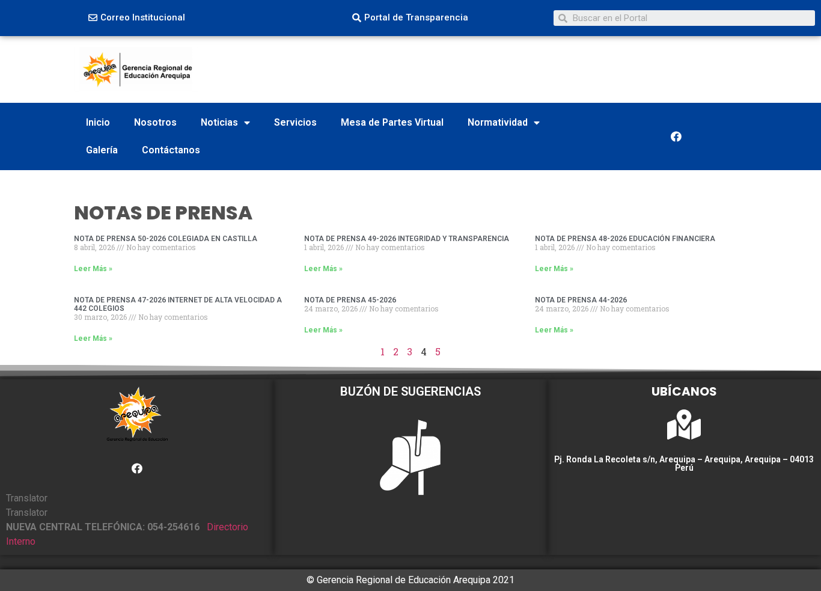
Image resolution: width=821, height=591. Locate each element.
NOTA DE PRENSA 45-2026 (350, 300)
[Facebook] (676, 136)
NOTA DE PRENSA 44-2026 (581, 300)
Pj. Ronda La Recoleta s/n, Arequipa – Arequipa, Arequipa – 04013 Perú (684, 464)
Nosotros (155, 122)
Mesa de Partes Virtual (392, 122)
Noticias (219, 122)
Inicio (98, 122)
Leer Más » (93, 269)
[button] (137, 18)
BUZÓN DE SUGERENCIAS (410, 391)
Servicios (295, 122)
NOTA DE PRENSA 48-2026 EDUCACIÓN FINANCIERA (625, 238)
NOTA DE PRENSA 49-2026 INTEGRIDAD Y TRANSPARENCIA (406, 238)
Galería (102, 150)
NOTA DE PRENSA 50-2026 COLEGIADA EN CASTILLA (165, 238)
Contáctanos (171, 150)
